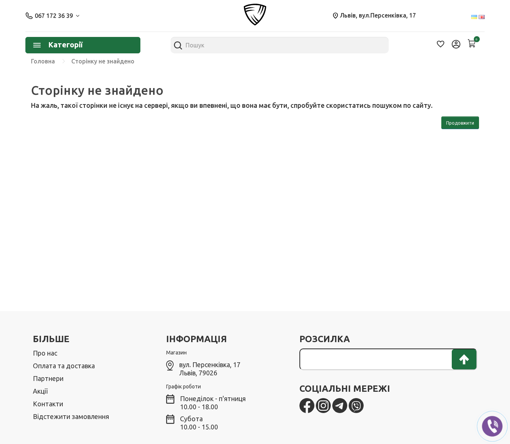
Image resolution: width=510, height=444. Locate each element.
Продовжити (460, 123)
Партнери (48, 378)
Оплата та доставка (64, 365)
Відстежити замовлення (71, 416)
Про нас (45, 353)
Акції (40, 391)
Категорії (65, 44)
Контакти (48, 403)
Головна (43, 61)
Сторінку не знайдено (102, 61)
